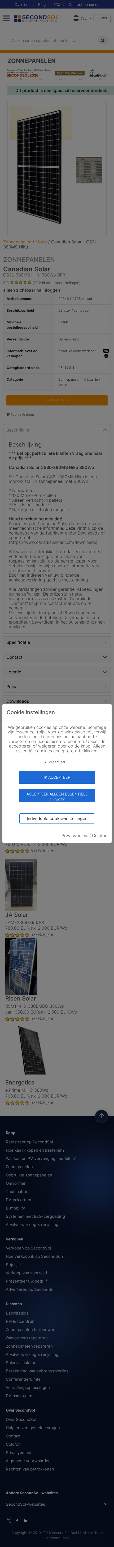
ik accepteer (57, 777)
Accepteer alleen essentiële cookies (57, 797)
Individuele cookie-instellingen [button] (57, 818)
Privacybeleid (75, 835)
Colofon (99, 835)
